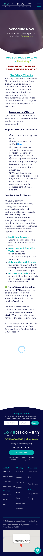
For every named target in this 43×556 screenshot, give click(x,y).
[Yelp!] (25, 448)
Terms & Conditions (27, 457)
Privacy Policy (14, 457)
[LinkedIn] (21, 448)
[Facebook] (14, 448)
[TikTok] (29, 448)
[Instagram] (18, 448)
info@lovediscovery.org (21, 444)
